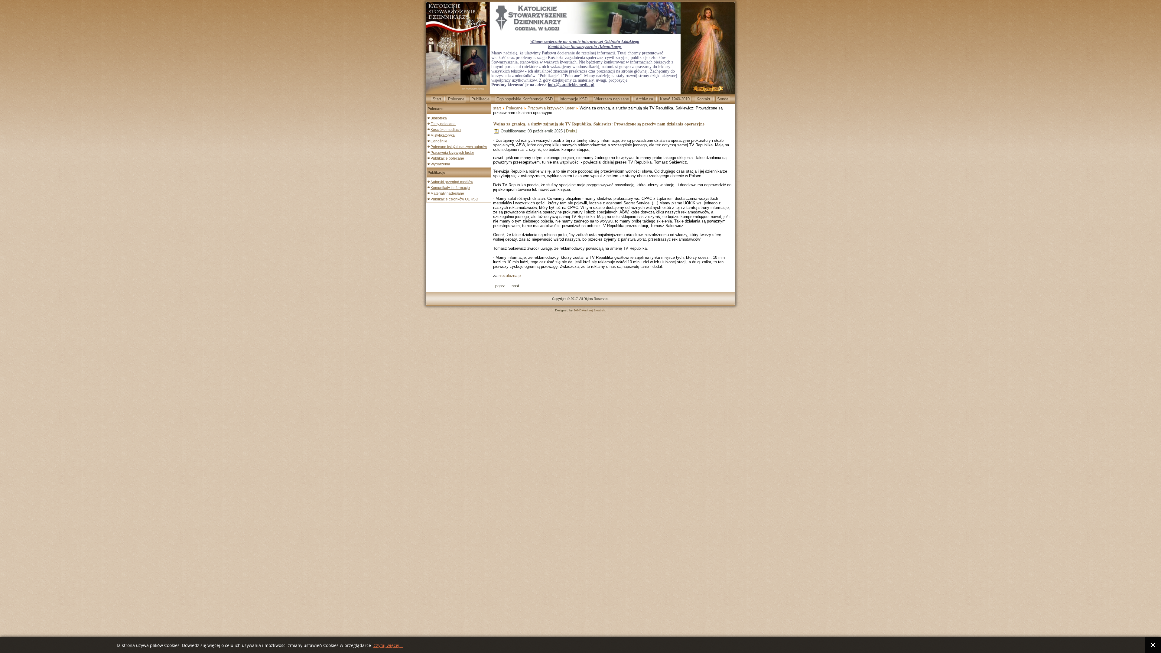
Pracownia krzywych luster (452, 153)
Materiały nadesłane (447, 193)
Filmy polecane (443, 124)
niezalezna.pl (510, 275)
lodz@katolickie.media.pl (571, 85)
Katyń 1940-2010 (675, 99)
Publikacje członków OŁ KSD (454, 199)
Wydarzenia (440, 164)
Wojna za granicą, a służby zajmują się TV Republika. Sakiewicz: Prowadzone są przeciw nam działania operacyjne (598, 124)
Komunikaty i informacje (450, 188)
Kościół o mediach (446, 130)
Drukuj (571, 131)
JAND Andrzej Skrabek (589, 310)
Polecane (456, 99)
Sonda (722, 99)
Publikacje (480, 99)
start (497, 108)
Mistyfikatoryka (443, 135)
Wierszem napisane (611, 99)
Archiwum (644, 99)
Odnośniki (439, 141)
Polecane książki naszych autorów (459, 147)
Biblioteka (439, 118)
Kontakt (703, 99)
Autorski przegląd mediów (452, 182)
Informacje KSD (573, 99)
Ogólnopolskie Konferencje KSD (524, 99)
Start (437, 99)
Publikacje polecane (447, 158)
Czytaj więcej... (388, 645)
